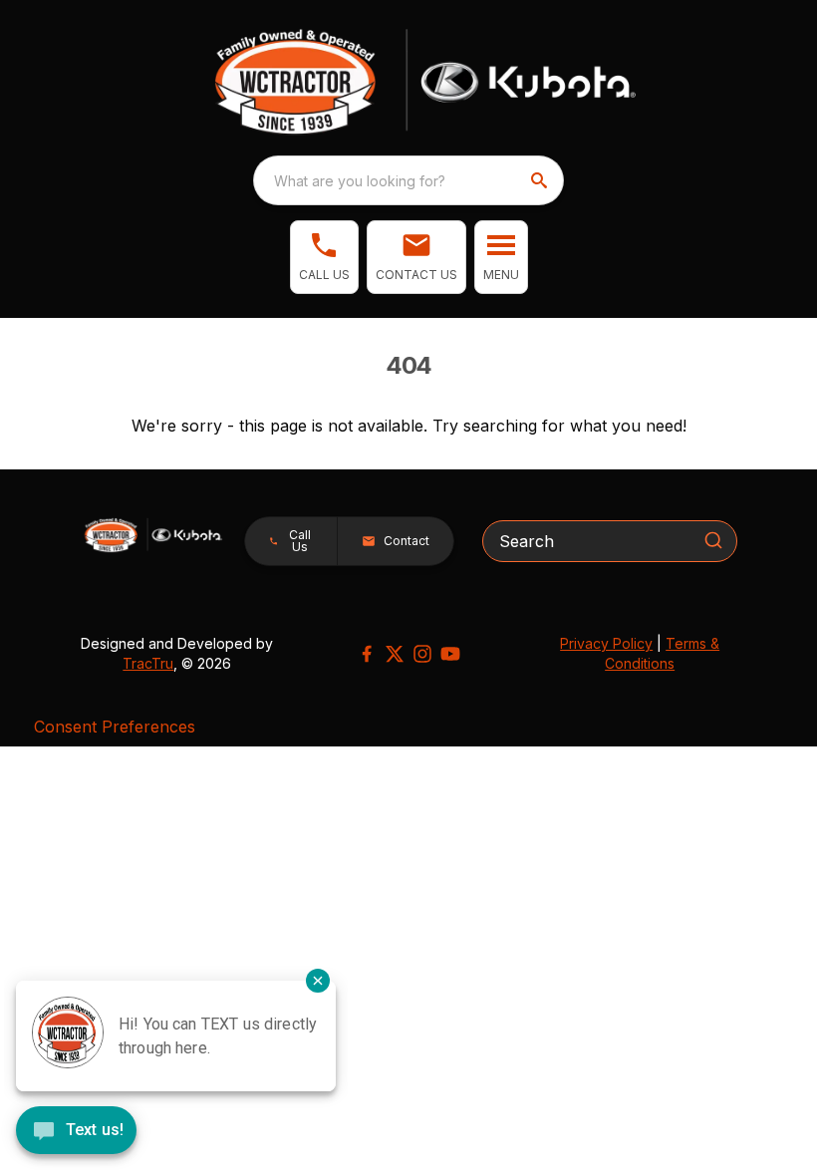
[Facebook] (367, 654)
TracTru (148, 663)
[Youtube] (450, 654)
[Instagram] (422, 654)
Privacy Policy (606, 643)
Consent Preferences (114, 726)
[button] (324, 257)
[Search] (713, 540)
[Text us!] (76, 1132)
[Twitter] (395, 654)
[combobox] (408, 180)
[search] (541, 180)
